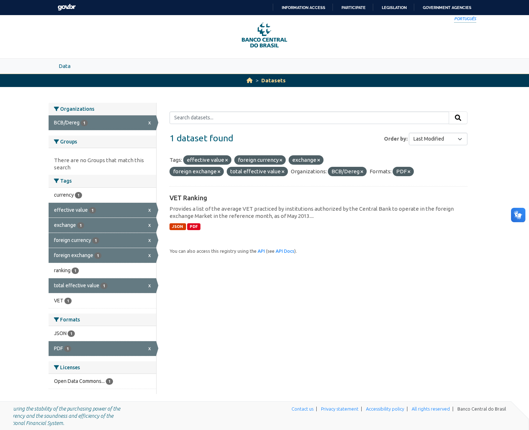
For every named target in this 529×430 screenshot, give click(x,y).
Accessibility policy (385, 408)
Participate (354, 7)
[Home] (250, 80)
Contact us (302, 408)
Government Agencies (447, 7)
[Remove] (226, 160)
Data (65, 66)
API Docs (285, 250)
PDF (194, 226)
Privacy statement (339, 408)
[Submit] (458, 117)
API (261, 250)
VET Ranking (188, 197)
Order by (395, 139)
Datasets (273, 80)
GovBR (67, 7)
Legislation (394, 7)
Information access (303, 7)
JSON (177, 226)
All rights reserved (431, 408)
